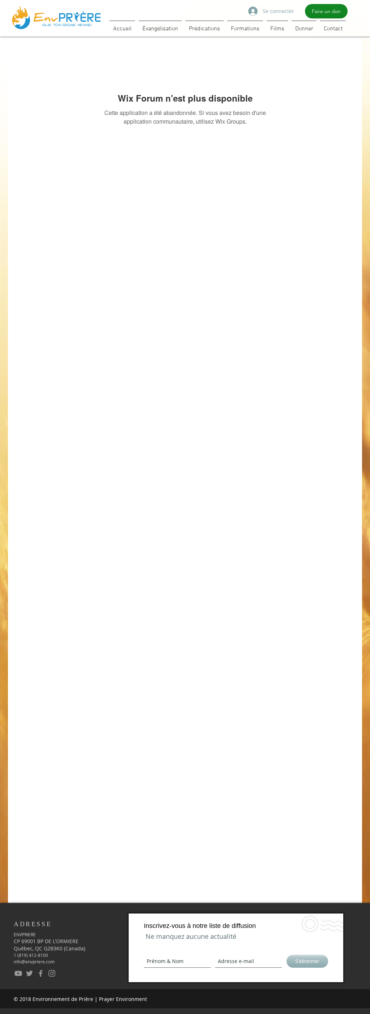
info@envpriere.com (34, 961)
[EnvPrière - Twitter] (29, 973)
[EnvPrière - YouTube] (18, 973)
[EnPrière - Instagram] (51, 973)
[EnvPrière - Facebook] (40, 973)
